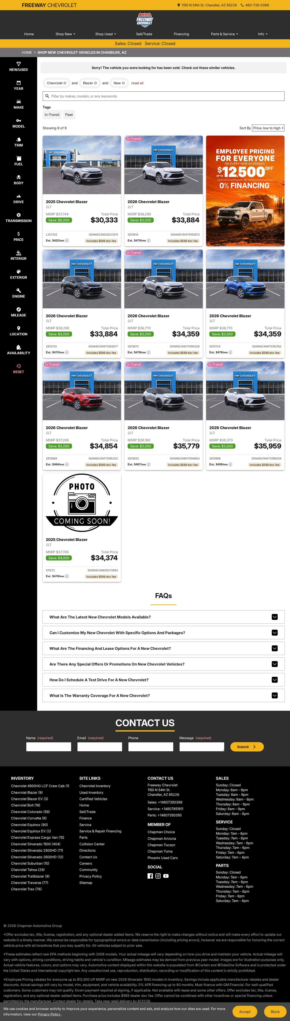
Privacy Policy (90, 876)
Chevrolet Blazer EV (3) (29, 799)
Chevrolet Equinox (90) (29, 825)
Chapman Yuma (160, 851)
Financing (181, 34)
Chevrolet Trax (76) (26, 889)
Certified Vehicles (93, 799)
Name (39, 738)
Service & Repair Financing (100, 831)
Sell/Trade (144, 34)
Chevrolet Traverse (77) (29, 883)
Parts (83, 837)
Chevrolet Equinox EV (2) (31, 831)
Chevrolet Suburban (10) (30, 863)
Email (90, 738)
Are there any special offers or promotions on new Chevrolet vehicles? (116, 664)
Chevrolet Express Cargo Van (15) (37, 837)
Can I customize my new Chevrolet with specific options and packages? (117, 633)
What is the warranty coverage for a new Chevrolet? (99, 695)
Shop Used (104, 34)
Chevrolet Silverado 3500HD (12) (37, 857)
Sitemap (85, 883)
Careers (85, 863)
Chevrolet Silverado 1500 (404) (36, 844)
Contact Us (88, 857)
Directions (87, 850)
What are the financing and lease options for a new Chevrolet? (110, 648)
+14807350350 (170, 815)
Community (88, 870)
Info (261, 34)
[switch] (52, 114)
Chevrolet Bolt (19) (25, 805)
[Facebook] (150, 875)
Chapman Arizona (162, 838)
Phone (133, 738)
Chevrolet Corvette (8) (29, 818)
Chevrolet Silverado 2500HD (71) (37, 850)
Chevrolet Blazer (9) (27, 792)
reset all (137, 83)
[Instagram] (158, 875)
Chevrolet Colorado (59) (30, 812)
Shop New (64, 34)
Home (29, 34)
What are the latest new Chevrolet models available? (100, 617)
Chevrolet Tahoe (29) (28, 870)
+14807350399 (170, 802)
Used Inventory (91, 792)
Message (195, 738)
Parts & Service (223, 34)
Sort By (245, 128)
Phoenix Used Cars (163, 858)
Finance (85, 818)
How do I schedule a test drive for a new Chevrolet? (99, 680)
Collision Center (92, 844)
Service (85, 825)
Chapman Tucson (161, 845)
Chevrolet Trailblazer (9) (30, 876)
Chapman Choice (161, 832)
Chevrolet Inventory (95, 786)
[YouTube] (165, 875)
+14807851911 (172, 809)
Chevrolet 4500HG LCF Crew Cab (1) (40, 786)
